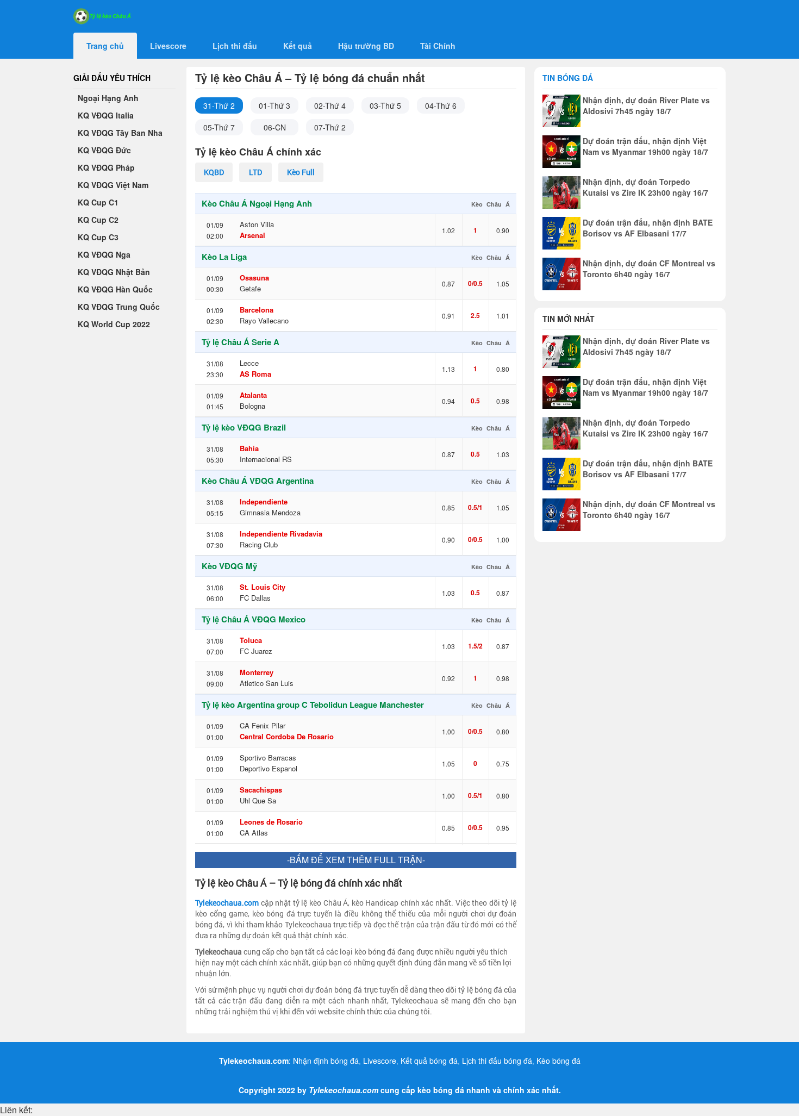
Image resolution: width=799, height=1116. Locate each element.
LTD (255, 172)
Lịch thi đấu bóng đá (497, 1060)
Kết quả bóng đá (429, 1060)
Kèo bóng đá (558, 1060)
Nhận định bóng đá (326, 1060)
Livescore (379, 1060)
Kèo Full (301, 172)
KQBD (214, 172)
